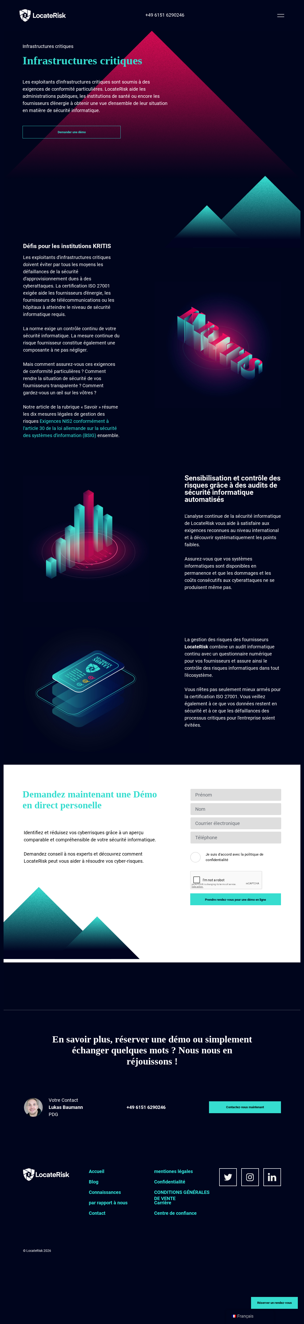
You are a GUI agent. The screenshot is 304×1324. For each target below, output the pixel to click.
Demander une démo (72, 132)
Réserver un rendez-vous (274, 1303)
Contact (97, 1213)
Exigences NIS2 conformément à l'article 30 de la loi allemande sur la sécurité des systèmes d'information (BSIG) (70, 428)
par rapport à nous (108, 1203)
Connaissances (105, 1192)
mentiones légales (173, 1171)
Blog (93, 1182)
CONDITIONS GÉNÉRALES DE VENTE (181, 1195)
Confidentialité (169, 1182)
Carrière (162, 1203)
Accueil (96, 1171)
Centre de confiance (175, 1213)
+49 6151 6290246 (164, 15)
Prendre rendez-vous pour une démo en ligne (235, 899)
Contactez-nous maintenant (245, 1107)
